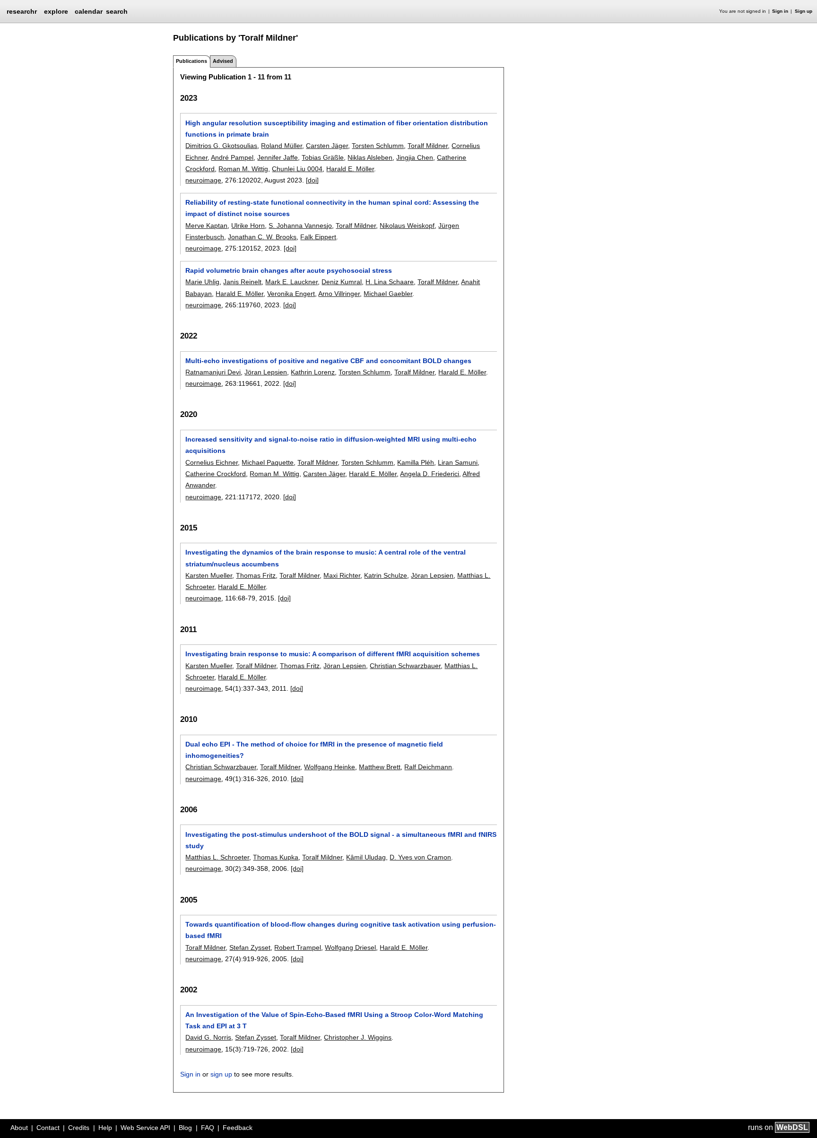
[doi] (312, 180)
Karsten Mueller (208, 575)
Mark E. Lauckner (291, 282)
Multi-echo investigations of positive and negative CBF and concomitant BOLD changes (328, 361)
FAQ (207, 1127)
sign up (221, 1074)
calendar (89, 11)
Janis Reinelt (242, 282)
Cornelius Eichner (211, 462)
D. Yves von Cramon (420, 857)
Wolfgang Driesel (350, 947)
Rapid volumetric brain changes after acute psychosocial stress (288, 270)
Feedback (237, 1127)
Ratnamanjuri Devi (213, 372)
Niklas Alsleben (370, 157)
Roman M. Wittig (243, 169)
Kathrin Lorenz (313, 372)
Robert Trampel (297, 947)
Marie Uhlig (202, 282)
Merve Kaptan (206, 225)
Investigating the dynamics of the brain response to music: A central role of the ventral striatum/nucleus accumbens (325, 557)
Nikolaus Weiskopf (407, 225)
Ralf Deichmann (428, 767)
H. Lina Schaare (389, 282)
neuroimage (203, 180)
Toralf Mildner (428, 145)
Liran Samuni (458, 462)
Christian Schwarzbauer (405, 665)
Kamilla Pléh (415, 462)
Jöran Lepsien (265, 372)
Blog (185, 1127)
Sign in (780, 11)
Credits (78, 1127)
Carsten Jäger (327, 145)
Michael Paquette (268, 462)
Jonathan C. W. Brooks (262, 237)
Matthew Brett (379, 767)
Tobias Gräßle (323, 157)
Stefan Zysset (249, 947)
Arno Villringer (339, 293)
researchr (22, 11)
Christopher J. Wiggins (357, 1037)
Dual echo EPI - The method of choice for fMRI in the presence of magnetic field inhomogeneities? (314, 749)
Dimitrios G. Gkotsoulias (221, 145)
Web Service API (145, 1127)
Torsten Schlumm (378, 145)
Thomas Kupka (275, 857)
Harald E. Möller (350, 169)
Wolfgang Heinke (329, 767)
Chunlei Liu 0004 (297, 169)
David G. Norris (208, 1037)
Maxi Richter (341, 575)
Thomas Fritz (256, 575)
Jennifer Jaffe (277, 157)
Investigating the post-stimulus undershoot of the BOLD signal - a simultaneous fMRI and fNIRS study (340, 840)
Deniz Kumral (342, 282)
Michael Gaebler (388, 293)
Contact (48, 1127)
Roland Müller (281, 145)
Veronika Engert (291, 293)
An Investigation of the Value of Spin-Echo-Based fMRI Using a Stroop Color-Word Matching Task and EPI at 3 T (334, 1020)
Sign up (803, 11)
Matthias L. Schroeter (217, 857)
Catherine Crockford (215, 474)
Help (105, 1127)
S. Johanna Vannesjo (300, 225)
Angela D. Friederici (429, 474)
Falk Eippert (318, 237)
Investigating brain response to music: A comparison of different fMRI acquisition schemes (332, 654)
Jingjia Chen (414, 157)
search (117, 11)
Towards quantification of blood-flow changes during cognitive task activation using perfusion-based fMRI (340, 930)
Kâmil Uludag (366, 857)
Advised (223, 61)
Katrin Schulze (385, 575)
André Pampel (232, 157)
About (19, 1127)
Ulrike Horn (248, 225)
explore (56, 11)
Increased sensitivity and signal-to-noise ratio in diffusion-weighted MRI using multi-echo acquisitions (331, 444)
